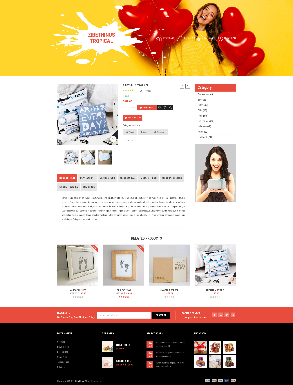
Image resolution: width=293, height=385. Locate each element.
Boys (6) (202, 99)
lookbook (136, 125)
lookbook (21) (205, 137)
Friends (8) (203, 115)
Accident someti (124, 361)
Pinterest (160, 132)
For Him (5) (209, 38)
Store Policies (68, 186)
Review (147, 91)
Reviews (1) (87, 177)
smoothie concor (169, 290)
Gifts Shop (79, 381)
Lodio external (123, 290)
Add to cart (149, 107)
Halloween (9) (204, 126)
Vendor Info (107, 177)
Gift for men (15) (206, 121)
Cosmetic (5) (169, 38)
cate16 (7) (203, 105)
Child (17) (202, 110)
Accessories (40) (206, 94)
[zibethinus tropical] (113, 139)
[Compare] (165, 107)
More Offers (149, 177)
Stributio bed (123, 345)
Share (145, 132)
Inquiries (89, 186)
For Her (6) (189, 38)
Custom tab (127, 177)
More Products (172, 177)
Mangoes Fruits (78, 290)
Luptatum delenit (215, 290)
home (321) (230, 38)
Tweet (131, 132)
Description (67, 177)
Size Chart (129, 140)
